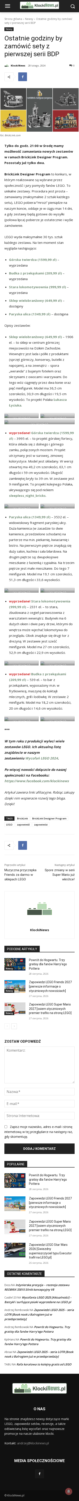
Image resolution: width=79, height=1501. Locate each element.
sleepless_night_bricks (27, 495)
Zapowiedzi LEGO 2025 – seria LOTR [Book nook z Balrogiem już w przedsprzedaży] (39, 1314)
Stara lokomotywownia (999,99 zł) (37, 287)
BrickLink (22, 818)
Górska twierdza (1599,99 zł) (33, 259)
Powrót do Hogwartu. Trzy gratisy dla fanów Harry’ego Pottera (48, 964)
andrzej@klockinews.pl (33, 1443)
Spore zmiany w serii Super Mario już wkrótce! (60, 874)
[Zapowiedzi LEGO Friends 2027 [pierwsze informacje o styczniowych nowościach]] (14, 986)
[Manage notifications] (68, 1491)
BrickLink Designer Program (49, 818)
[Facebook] (22, 76)
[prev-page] (7, 1026)
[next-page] (14, 1026)
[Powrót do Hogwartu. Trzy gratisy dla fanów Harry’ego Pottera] (14, 964)
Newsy (29, 19)
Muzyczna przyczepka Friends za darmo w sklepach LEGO (20, 874)
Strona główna (13, 19)
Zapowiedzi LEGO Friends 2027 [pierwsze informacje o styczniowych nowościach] (50, 986)
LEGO (9, 824)
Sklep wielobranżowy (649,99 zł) (35, 300)
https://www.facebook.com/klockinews (36, 781)
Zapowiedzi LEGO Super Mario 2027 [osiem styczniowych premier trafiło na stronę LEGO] (50, 1009)
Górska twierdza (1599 (50, 433)
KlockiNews (18, 65)
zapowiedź (23, 824)
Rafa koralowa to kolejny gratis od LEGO (43, 1364)
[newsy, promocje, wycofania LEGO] (39, 5)
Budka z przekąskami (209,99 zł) (35, 273)
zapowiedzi (41, 824)
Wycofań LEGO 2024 (41, 758)
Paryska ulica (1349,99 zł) (29, 314)
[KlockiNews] (7, 65)
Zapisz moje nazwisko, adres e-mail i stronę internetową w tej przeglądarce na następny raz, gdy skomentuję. (38, 1132)
